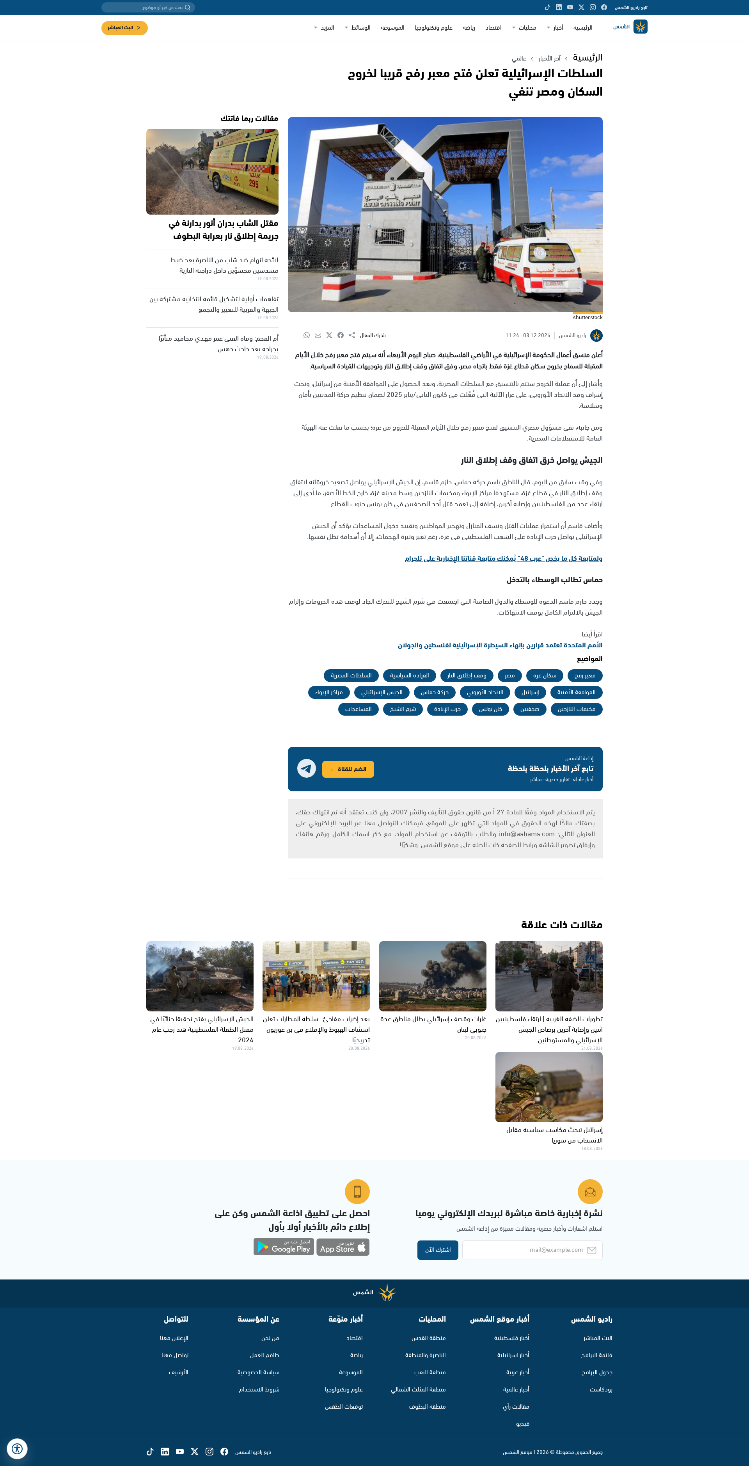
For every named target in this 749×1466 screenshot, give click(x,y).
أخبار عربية (517, 1372)
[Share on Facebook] (343, 335)
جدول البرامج (597, 1372)
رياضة (469, 27)
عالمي (519, 58)
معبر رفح (585, 675)
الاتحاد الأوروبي (485, 692)
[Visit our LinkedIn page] (559, 7)
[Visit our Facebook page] (604, 7)
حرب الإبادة (447, 709)
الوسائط (361, 27)
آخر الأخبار (550, 58)
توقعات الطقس (344, 1406)
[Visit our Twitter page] (581, 7)
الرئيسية (583, 27)
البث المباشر (120, 28)
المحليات (432, 1319)
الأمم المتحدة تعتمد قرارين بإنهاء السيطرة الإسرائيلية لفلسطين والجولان (500, 645)
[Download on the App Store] (343, 1247)
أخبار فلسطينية (511, 1338)
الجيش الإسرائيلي (382, 692)
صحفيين (530, 709)
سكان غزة (544, 675)
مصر (510, 675)
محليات (527, 27)
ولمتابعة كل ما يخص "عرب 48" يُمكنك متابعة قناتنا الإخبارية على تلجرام (504, 559)
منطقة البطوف (427, 1406)
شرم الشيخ (403, 709)
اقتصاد (493, 27)
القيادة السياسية (409, 675)
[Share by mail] (320, 335)
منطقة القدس (429, 1338)
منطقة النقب (430, 1372)
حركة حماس (435, 692)
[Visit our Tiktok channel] (547, 7)
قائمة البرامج (596, 1355)
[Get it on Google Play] (284, 1247)
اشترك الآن (438, 1250)
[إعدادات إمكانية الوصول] (17, 1449)
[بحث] (187, 7)
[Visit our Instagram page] (593, 7)
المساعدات (358, 709)
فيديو (522, 1424)
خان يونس (490, 709)
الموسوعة (393, 27)
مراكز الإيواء (329, 692)
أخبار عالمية (516, 1389)
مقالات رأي (516, 1406)
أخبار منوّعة (345, 1319)
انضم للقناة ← (348, 769)
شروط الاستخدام (259, 1389)
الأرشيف (178, 1372)
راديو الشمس (591, 1319)
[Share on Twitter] (331, 335)
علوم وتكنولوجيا (434, 27)
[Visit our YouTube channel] (570, 7)
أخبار (558, 27)
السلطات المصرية (351, 675)
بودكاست (601, 1389)
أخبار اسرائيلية (513, 1355)
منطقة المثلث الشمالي (418, 1389)
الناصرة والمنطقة (425, 1355)
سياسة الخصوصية (258, 1372)
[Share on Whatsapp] (309, 335)
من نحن (270, 1338)
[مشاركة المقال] (354, 335)
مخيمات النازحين (577, 709)
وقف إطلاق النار (466, 675)
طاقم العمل (264, 1355)
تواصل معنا (175, 1355)
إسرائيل (530, 692)
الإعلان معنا (174, 1338)
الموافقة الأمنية (576, 692)
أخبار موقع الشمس (499, 1319)
